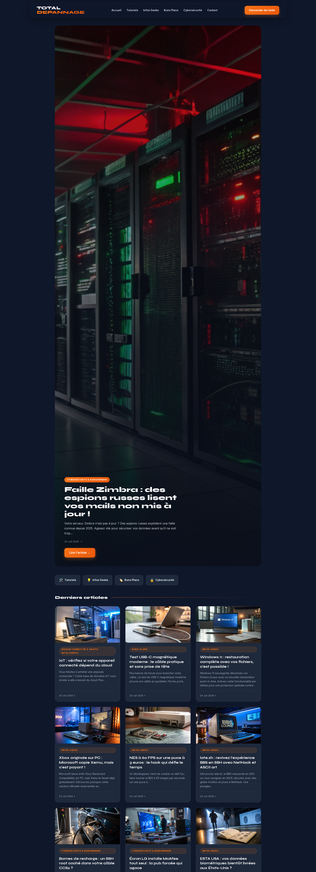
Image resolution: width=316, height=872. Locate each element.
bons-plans (139, 649)
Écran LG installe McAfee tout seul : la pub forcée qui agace (155, 863)
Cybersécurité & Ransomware (87, 479)
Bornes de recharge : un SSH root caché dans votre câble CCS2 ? (86, 863)
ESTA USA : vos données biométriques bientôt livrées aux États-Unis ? (227, 863)
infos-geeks (210, 649)
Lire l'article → (79, 552)
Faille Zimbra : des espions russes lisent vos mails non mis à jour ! (120, 501)
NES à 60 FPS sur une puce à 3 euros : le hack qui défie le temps (157, 762)
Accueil (116, 10)
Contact (212, 10)
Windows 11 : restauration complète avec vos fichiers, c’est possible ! (226, 662)
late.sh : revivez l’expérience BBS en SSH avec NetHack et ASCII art (228, 762)
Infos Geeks (151, 10)
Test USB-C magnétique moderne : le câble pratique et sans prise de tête (156, 662)
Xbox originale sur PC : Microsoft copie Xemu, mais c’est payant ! (86, 762)
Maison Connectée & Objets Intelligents (79, 651)
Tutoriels (132, 10)
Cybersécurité (192, 10)
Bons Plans (171, 10)
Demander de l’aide (262, 10)
